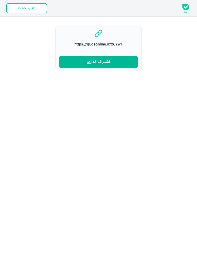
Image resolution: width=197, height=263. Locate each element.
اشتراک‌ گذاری (98, 62)
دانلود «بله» (26, 8)
